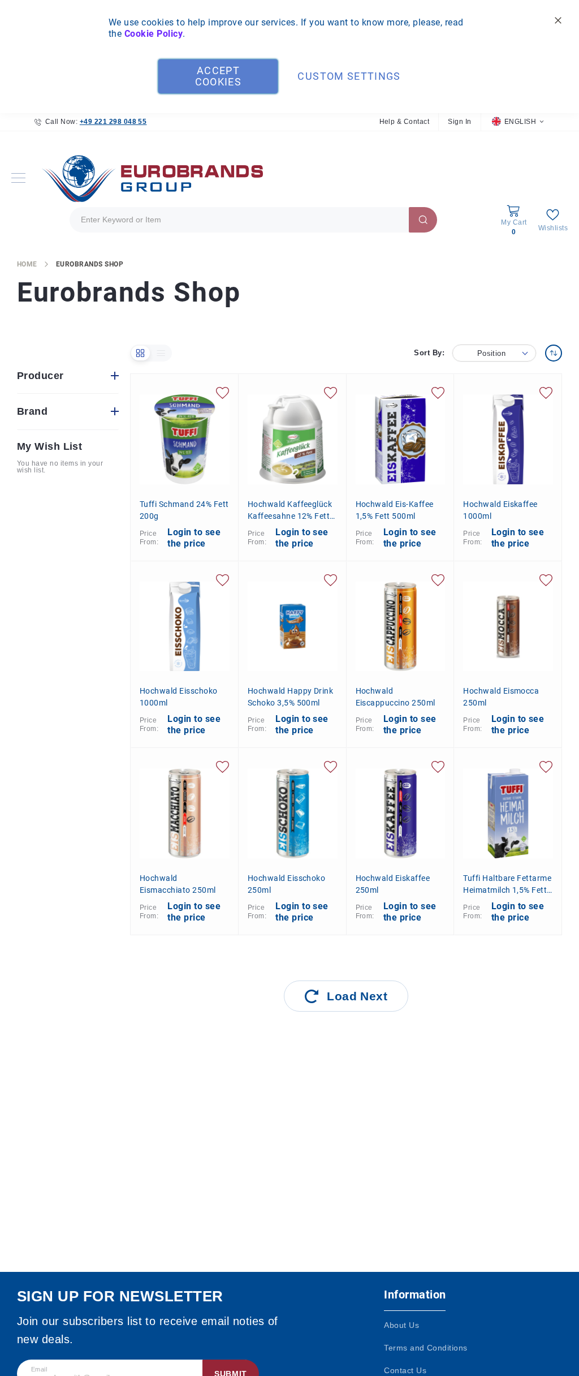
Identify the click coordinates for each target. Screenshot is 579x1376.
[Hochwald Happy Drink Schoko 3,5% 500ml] (292, 626)
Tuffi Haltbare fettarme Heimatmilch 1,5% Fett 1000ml (507, 884)
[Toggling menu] (18, 178)
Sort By (428, 352)
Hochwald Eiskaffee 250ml (393, 884)
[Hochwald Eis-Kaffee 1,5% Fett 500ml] (400, 439)
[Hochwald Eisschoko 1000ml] (184, 626)
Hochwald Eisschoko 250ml (287, 884)
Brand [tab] (32, 411)
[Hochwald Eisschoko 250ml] (292, 813)
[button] (517, 122)
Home (27, 264)
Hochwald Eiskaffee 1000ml (500, 510)
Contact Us (405, 1370)
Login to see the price (194, 538)
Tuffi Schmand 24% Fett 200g (184, 510)
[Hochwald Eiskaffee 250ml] (400, 813)
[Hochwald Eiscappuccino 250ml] (400, 626)
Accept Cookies (218, 76)
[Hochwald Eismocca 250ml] (508, 626)
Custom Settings (348, 76)
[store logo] (150, 178)
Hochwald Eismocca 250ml (501, 696)
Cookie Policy (153, 33)
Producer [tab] (40, 375)
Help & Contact (404, 122)
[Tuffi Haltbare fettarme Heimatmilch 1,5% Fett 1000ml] (508, 813)
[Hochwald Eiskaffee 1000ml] (508, 439)
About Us (401, 1325)
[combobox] (253, 220)
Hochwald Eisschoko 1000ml (179, 696)
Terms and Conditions (426, 1347)
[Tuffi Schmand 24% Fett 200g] (184, 439)
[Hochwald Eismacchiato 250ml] (184, 813)
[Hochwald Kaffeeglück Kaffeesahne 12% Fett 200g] (292, 439)
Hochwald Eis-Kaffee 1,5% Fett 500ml (395, 510)
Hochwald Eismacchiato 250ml (178, 884)
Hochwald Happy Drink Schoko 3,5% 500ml (291, 696)
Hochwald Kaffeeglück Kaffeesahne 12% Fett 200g (290, 510)
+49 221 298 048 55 (113, 122)
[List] (161, 353)
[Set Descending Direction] (553, 353)
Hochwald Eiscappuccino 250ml (395, 696)
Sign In (459, 122)
